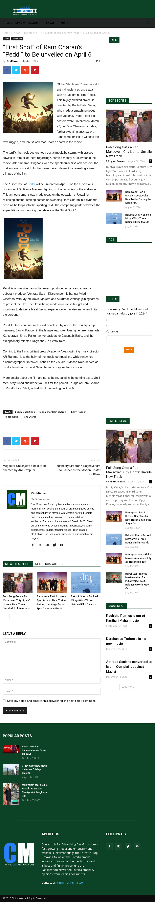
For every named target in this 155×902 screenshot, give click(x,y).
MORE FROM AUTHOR (49, 564)
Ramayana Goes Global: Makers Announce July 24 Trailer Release (138, 558)
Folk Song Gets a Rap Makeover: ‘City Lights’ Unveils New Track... (129, 151)
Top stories (30, 33)
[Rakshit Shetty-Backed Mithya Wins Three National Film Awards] (86, 582)
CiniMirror (12, 60)
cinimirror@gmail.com (71, 882)
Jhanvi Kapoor (78, 411)
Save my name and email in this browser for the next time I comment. (51, 700)
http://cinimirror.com (40, 499)
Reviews (49, 22)
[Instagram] (41, 545)
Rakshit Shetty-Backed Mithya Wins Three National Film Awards (84, 600)
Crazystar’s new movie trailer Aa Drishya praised (34, 769)
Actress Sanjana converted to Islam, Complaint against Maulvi (129, 666)
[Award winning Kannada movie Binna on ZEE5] (11, 749)
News (18, 22)
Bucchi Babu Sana (25, 411)
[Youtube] (63, 545)
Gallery (33, 22)
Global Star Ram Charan (52, 411)
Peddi (31, 184)
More (64, 22)
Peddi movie (11, 416)
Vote (129, 350)
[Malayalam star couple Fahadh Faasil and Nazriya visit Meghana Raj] (11, 794)
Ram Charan (30, 416)
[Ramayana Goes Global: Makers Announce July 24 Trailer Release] (114, 558)
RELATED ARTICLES (17, 564)
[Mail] (48, 545)
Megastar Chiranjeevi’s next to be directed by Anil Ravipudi (25, 468)
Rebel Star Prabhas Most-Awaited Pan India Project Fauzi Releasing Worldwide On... (137, 581)
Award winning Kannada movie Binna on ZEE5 (34, 750)
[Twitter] (56, 545)
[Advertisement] (129, 68)
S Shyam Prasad (115, 160)
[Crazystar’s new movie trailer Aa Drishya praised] (11, 769)
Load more (127, 686)
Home (8, 22)
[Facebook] (34, 545)
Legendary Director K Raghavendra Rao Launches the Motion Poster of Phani (78, 470)
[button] (147, 23)
